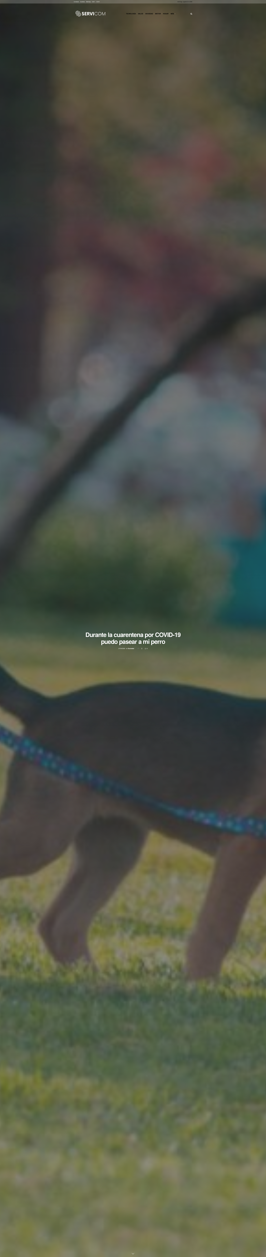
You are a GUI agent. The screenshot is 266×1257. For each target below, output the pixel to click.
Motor (158, 14)
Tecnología (131, 14)
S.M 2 (98, 1)
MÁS (172, 14)
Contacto (76, 1)
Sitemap (88, 1)
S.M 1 (93, 1)
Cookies (82, 1)
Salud (140, 14)
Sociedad (149, 14)
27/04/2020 (121, 648)
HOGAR (165, 14)
